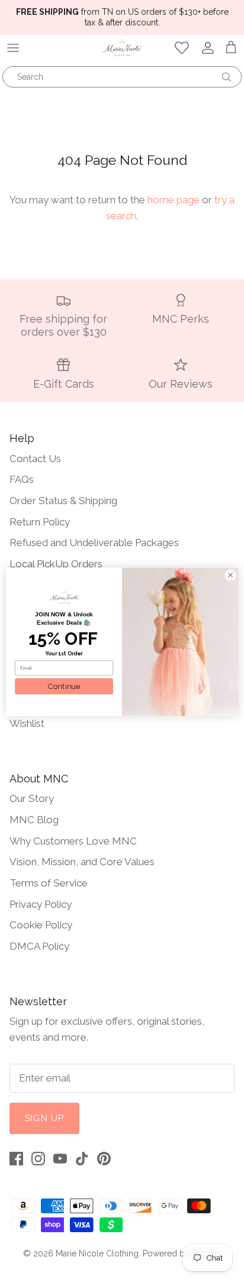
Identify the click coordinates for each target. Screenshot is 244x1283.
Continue (63, 685)
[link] (63, 596)
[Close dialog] (230, 575)
